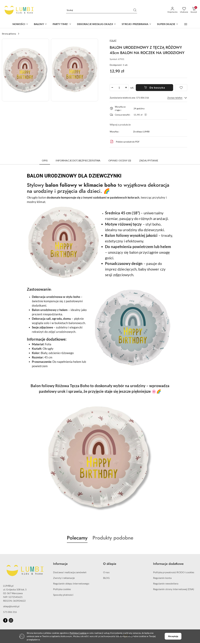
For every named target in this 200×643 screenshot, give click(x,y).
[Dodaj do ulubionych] (181, 87)
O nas (106, 572)
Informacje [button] (60, 564)
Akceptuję (173, 636)
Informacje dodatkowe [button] (168, 564)
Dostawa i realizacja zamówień (70, 572)
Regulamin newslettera (165, 583)
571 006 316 (10, 611)
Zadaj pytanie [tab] (148, 160)
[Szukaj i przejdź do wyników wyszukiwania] (135, 10)
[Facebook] (5, 620)
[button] (186, 24)
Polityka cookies (62, 589)
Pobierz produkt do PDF (128, 141)
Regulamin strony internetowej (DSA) (173, 589)
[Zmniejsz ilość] (112, 87)
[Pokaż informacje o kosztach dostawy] (145, 114)
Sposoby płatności (63, 594)
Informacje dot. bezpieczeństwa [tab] (78, 160)
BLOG (106, 577)
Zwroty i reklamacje (64, 577)
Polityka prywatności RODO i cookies (173, 572)
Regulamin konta (162, 577)
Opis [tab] (45, 160)
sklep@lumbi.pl (11, 606)
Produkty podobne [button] (112, 537)
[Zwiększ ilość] (126, 87)
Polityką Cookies (78, 633)
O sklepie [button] (109, 564)
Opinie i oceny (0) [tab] (119, 160)
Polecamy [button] (77, 537)
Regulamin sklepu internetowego (71, 583)
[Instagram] (11, 620)
